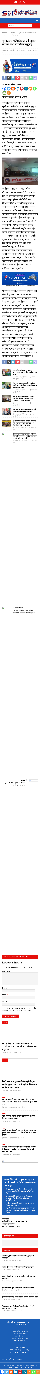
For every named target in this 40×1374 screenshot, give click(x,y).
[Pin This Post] (17, 78)
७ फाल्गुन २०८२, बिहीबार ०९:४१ (21, 414)
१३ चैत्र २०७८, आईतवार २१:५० (11, 1310)
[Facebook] (20, 2)
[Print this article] (26, 78)
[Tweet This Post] (9, 78)
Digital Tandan (27, 1367)
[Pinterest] (22, 89)
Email (4, 995)
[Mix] (30, 89)
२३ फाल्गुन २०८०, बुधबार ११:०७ (11, 1281)
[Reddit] (13, 89)
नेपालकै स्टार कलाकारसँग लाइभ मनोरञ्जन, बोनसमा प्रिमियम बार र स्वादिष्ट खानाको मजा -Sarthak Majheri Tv (25, 436)
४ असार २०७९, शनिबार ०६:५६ (12, 50)
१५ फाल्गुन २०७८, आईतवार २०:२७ (11, 1269)
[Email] (4, 93)
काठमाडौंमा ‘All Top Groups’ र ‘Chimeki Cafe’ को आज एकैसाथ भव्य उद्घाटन (25, 372)
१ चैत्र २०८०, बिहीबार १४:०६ (10, 1290)
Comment (6, 971)
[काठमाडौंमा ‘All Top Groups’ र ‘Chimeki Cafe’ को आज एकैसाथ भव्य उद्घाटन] (6, 372)
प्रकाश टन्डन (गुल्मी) (28, 50)
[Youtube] (16, 2)
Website (5, 1001)
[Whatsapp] (35, 89)
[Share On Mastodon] (35, 78)
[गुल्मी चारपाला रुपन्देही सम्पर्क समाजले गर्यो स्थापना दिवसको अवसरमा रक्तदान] (6, 411)
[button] (36, 20)
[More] (9, 93)
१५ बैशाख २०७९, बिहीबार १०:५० (11, 1260)
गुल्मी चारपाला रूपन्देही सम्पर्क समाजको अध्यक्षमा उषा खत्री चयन (20, 1297)
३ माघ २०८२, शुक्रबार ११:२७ (21, 427)
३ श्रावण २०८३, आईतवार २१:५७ (22, 377)
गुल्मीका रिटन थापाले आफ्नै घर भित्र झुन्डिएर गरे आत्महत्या (18, 1267)
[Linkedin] (17, 89)
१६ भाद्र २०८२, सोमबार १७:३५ (21, 440)
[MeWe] (26, 89)
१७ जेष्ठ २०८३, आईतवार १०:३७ (22, 403)
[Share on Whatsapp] (31, 78)
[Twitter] (24, 2)
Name (5, 988)
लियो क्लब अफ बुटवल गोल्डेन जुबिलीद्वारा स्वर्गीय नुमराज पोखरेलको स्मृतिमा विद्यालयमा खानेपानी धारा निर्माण (25, 385)
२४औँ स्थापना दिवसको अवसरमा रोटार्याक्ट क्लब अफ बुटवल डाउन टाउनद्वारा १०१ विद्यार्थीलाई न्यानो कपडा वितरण (24, 423)
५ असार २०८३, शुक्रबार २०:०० (21, 390)
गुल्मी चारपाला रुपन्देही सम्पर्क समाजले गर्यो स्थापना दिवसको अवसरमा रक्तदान (24, 410)
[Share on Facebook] (4, 78)
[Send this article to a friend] (22, 78)
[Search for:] (20, 26)
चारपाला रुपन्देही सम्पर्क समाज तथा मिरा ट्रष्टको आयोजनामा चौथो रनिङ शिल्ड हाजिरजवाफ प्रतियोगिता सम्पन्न (23, 398)
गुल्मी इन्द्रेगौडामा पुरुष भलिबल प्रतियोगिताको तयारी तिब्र (18, 1288)
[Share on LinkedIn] (13, 78)
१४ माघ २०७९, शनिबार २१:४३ (10, 1299)
